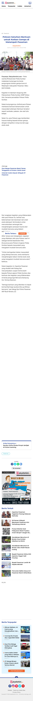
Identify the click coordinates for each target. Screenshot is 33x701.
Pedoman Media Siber (19, 690)
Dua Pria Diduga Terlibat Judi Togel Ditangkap (11, 646)
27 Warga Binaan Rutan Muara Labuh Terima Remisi (11, 663)
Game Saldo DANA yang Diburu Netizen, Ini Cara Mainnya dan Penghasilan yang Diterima (12, 654)
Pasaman (5, 453)
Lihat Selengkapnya (16, 671)
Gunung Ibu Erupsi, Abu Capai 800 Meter (12, 637)
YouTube (24, 688)
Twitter (20, 688)
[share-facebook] (12, 464)
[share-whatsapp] (18, 464)
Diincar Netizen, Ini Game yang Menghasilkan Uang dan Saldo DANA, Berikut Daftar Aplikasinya (12, 629)
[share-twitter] (15, 464)
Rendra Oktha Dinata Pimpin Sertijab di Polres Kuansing (16, 446)
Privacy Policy (16, 692)
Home (4, 6)
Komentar (17, 468)
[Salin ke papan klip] (21, 464)
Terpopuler (11, 6)
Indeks (20, 6)
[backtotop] (16, 677)
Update (22, 233)
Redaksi (10, 690)
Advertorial (28, 6)
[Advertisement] (16, 19)
